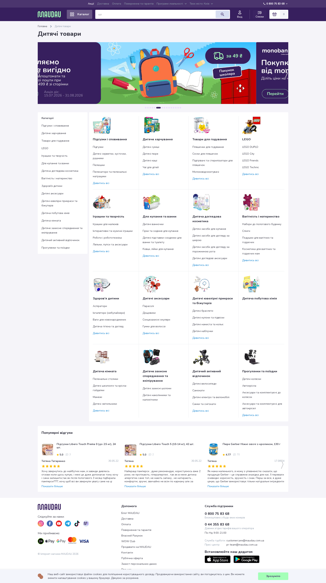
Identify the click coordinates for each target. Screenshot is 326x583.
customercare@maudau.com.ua (245, 540)
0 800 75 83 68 (275, 3)
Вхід (239, 17)
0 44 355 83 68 (217, 524)
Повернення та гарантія (139, 3)
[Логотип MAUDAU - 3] (79, 507)
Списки (260, 16)
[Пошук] (222, 14)
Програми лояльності (170, 3)
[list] (41, 523)
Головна (42, 26)
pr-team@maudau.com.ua (241, 544)
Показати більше (52, 486)
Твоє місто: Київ (199, 3)
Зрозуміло (273, 576)
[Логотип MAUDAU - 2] (51, 14)
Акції (91, 3)
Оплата (116, 3)
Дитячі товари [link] (63, 26)
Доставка (103, 3)
